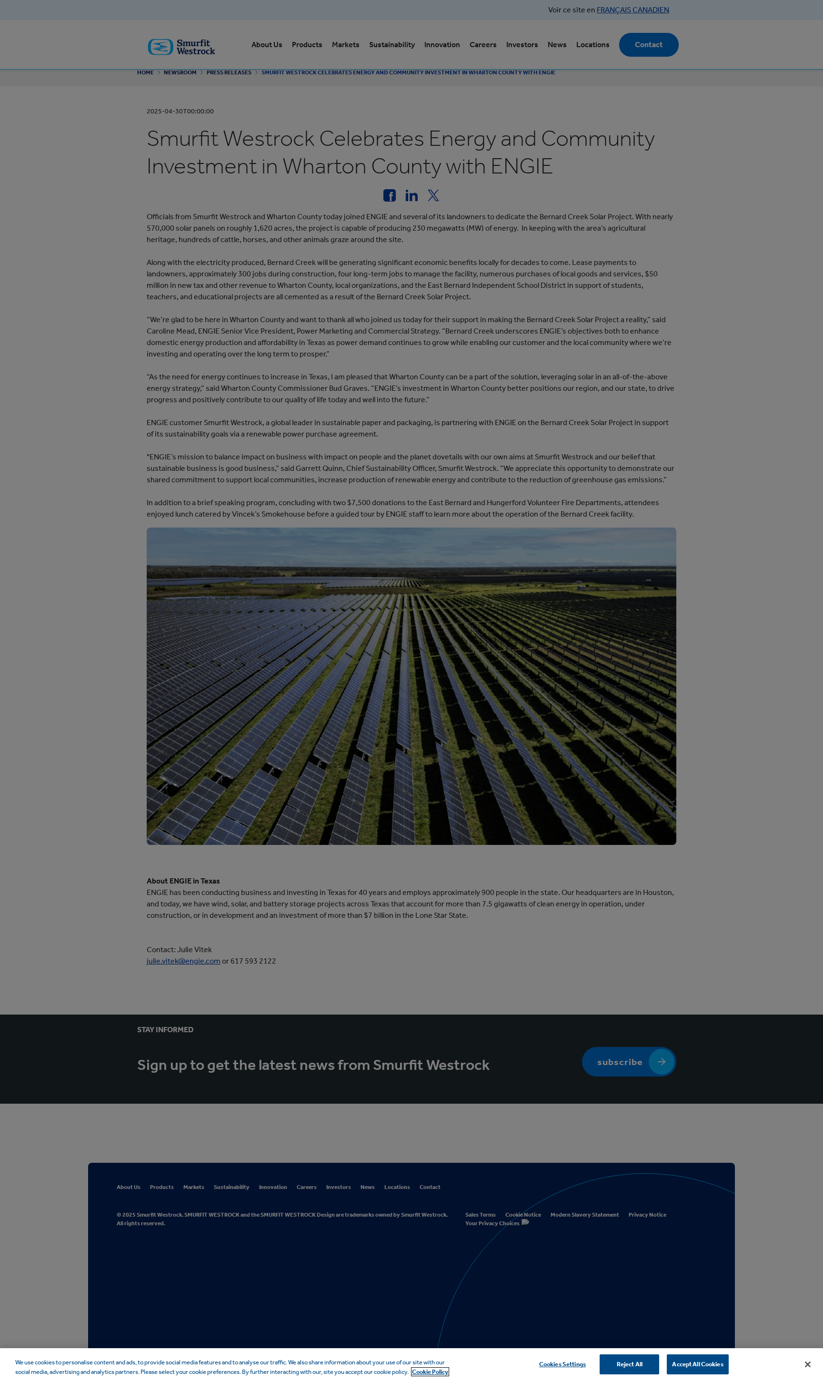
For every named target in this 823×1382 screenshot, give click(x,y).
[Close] (807, 1364)
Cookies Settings (562, 1364)
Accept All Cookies (697, 1364)
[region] (411, 1365)
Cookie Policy (430, 1371)
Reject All (629, 1364)
